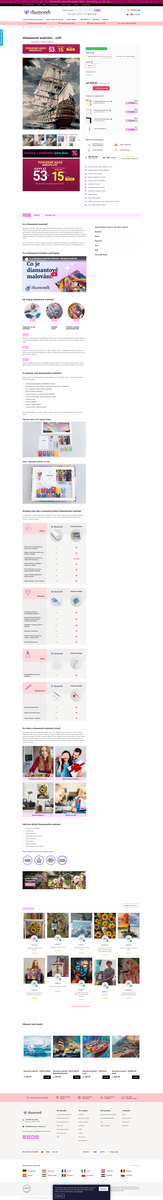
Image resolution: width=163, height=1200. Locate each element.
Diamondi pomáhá (53, 4)
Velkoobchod (125, 1122)
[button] (130, 906)
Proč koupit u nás (61, 1133)
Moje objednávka (86, 4)
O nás (38, 4)
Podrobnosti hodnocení (46, 41)
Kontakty (76, 4)
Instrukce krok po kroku (63, 1118)
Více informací (77, 1191)
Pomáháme (125, 1125)
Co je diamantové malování (64, 1114)
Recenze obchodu (127, 1118)
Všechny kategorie (105, 1125)
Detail (47, 1077)
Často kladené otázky (63, 1129)
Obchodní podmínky (84, 1118)
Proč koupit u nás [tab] (50, 215)
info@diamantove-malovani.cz (35, 1126)
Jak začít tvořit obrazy (28, 4)
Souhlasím (103, 1189)
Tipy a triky (60, 1125)
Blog (44, 4)
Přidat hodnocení (28, 908)
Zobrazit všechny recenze (81, 1006)
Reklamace (81, 1125)
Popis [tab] (26, 215)
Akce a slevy (82, 1136)
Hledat (97, 10)
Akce (101, 1122)
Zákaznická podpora (28, 1131)
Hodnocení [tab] (37, 215)
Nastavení (59, 1196)
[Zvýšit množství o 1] (92, 87)
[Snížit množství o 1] (92, 89)
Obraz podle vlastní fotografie (108, 1114)
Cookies (81, 1133)
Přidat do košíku (101, 88)
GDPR (80, 1129)
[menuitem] (32, 19)
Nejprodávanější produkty (107, 1118)
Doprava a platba (66, 4)
